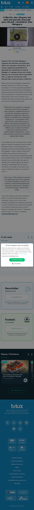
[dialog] (17, 255)
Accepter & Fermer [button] (17, 260)
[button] (17, 256)
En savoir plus (23, 253)
